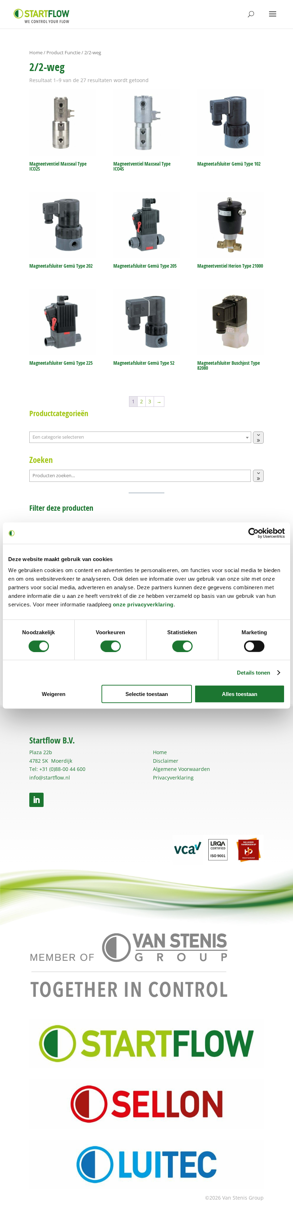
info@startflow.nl (49, 777)
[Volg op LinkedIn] (36, 800)
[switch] (110, 646)
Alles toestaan (239, 694)
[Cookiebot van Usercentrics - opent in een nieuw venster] (253, 533)
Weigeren (53, 694)
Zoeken (41, 459)
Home (36, 52)
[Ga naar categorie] (258, 438)
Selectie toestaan (146, 694)
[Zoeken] (258, 476)
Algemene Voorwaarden (181, 769)
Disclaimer (165, 760)
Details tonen (253, 672)
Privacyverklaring (173, 777)
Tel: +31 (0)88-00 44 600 (57, 769)
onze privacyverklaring (143, 604)
